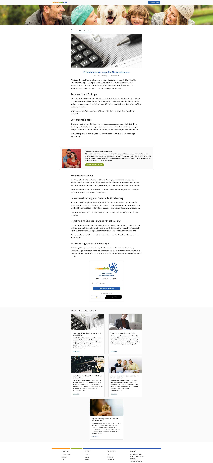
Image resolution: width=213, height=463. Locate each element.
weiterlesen (76, 351)
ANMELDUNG (65, 451)
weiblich (114, 278)
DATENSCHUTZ (111, 451)
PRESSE (87, 457)
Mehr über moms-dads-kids (94, 164)
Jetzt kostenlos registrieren (106, 288)
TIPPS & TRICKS (66, 454)
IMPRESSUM (110, 460)
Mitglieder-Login (154, 2)
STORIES (87, 454)
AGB (108, 454)
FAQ (63, 460)
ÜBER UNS (87, 451)
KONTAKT (64, 457)
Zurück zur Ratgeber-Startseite (81, 31)
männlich (105, 278)
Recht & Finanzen (101, 75)
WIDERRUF (110, 457)
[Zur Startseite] (60, 2)
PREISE (87, 460)
